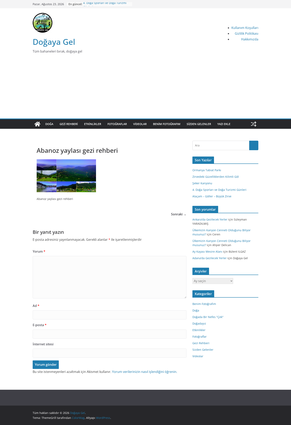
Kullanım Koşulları (244, 28)
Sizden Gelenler (199, 124)
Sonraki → (178, 214)
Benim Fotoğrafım (166, 124)
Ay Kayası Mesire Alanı (207, 251)
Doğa (49, 124)
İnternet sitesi (43, 344)
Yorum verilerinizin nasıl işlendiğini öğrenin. (144, 372)
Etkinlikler (92, 124)
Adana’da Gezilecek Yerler (209, 258)
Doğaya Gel (54, 41)
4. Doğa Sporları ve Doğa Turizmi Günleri (219, 190)
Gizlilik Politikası (246, 33)
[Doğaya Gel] (37, 124)
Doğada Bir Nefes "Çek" (207, 317)
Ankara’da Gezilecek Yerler (209, 219)
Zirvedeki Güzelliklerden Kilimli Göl (215, 177)
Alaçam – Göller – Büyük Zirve (211, 196)
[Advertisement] (145, 89)
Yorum (39, 251)
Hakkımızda (249, 39)
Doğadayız (199, 323)
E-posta (40, 325)
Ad (36, 306)
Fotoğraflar (117, 124)
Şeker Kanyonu (202, 183)
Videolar (140, 124)
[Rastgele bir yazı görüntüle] (253, 124)
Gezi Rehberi (69, 124)
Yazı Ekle (223, 124)
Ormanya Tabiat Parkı (206, 170)
